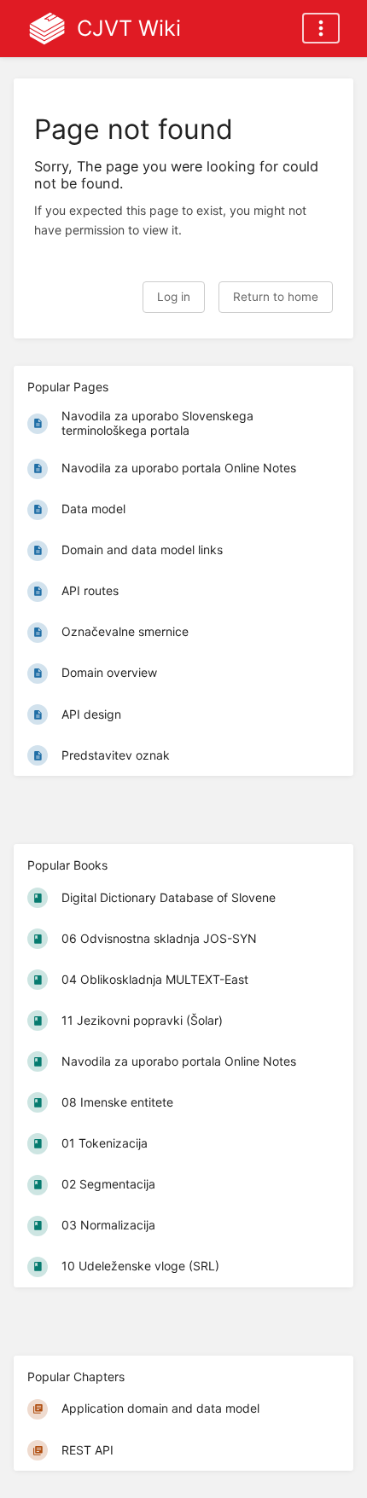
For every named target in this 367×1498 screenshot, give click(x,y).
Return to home (275, 297)
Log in (173, 297)
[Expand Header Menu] (321, 28)
